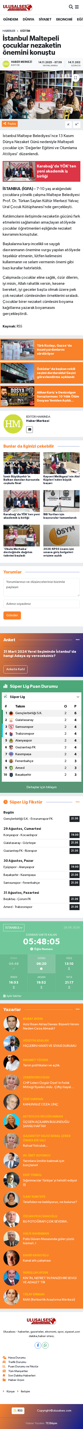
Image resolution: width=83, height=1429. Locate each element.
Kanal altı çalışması (37, 1260)
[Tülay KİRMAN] (11, 1297)
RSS (20, 1410)
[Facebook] (38, 1345)
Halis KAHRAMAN (36, 1233)
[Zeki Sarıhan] (11, 1102)
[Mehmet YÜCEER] (11, 1063)
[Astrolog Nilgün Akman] (11, 1121)
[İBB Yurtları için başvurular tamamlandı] (61, 501)
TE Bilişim (51, 1423)
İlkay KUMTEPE (34, 1196)
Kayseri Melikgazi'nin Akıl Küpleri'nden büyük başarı (61, 480)
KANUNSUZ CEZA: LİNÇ (40, 1104)
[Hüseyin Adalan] (11, 1043)
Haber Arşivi (16, 1380)
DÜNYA (28, 19)
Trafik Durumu (17, 1362)
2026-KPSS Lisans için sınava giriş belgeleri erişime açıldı (58, 552)
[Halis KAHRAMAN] (11, 1238)
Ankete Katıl (15, 669)
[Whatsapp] (45, 1345)
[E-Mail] (29, 429)
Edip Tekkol (32, 1175)
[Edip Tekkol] (11, 1180)
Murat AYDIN (33, 1018)
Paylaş (12, 123)
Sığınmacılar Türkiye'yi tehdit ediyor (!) (50, 1182)
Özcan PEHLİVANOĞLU (40, 1216)
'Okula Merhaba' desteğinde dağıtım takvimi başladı (17, 552)
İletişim (25, 1391)
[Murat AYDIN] (11, 1023)
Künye (11, 1391)
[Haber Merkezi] (13, 423)
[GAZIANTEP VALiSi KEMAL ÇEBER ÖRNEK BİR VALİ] (11, 1141)
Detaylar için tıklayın (42, 787)
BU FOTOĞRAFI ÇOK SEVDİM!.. (45, 1221)
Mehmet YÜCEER (35, 1060)
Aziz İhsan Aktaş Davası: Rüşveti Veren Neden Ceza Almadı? (51, 1026)
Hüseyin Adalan (36, 1040)
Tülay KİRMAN (33, 1294)
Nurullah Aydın (35, 1272)
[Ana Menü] (77, 7)
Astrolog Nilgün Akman (43, 1116)
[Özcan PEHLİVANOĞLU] (11, 1219)
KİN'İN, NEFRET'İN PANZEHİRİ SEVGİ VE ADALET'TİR (50, 1280)
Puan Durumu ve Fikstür (23, 1366)
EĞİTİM (25, 31)
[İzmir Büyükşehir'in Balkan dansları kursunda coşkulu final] (21, 463)
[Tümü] (78, 640)
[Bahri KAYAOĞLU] (11, 1258)
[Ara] (71, 7)
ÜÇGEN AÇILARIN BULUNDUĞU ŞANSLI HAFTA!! (46, 1124)
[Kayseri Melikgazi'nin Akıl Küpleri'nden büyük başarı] (61, 463)
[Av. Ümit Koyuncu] (11, 1160)
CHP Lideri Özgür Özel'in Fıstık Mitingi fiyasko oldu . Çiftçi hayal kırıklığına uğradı (47, 1085)
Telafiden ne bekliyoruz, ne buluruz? (50, 1202)
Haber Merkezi (37, 420)
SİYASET (45, 19)
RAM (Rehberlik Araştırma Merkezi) (49, 1299)
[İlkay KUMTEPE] (11, 1199)
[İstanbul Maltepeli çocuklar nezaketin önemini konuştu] (41, 94)
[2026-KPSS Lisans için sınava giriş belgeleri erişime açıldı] (61, 535)
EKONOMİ (64, 19)
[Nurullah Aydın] (11, 1277)
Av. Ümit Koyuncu (36, 1155)
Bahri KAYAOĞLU (36, 1255)
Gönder (12, 615)
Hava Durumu (17, 1357)
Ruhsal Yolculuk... (35, 1145)
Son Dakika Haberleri (21, 1375)
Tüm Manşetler (18, 1371)
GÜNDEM (10, 19)
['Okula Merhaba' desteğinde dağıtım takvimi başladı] (21, 535)
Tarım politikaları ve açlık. (41, 1065)
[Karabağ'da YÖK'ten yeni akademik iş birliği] (21, 501)
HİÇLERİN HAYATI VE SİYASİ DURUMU (49, 1046)
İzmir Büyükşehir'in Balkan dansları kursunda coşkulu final (21, 480)
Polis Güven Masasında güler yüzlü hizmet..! (48, 1241)
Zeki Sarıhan (33, 1099)
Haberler (9, 31)
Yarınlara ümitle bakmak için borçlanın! (43, 1163)
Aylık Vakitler (13, 996)
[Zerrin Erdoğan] (11, 1082)
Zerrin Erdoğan (36, 1077)
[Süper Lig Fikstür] (78, 802)
